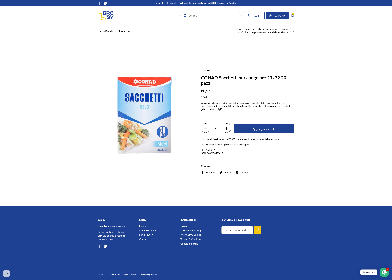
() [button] (281, 16)
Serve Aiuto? (146, 234)
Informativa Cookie (190, 234)
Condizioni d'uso (189, 243)
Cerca (183, 225)
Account (256, 15)
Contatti (143, 239)
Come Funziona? (148, 230)
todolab (154, 274)
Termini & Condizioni (191, 239)
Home (142, 225)
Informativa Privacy (190, 230)
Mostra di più (216, 109)
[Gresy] (106, 15)
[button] (205, 128)
